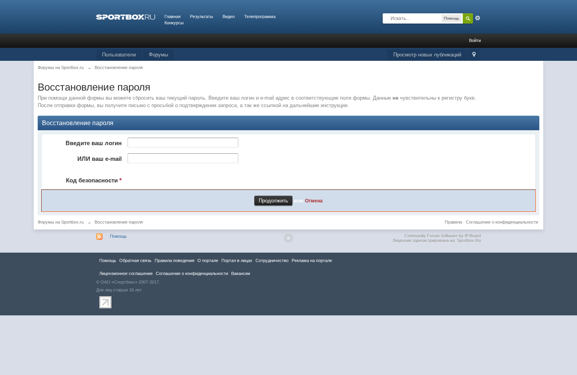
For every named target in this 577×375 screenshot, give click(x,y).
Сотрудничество (272, 260)
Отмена (314, 200)
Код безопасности (94, 180)
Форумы (158, 55)
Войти (475, 40)
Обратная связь (135, 260)
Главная (172, 16)
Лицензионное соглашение (126, 273)
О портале (207, 260)
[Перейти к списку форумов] (125, 16)
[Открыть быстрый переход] (474, 55)
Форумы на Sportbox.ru (61, 222)
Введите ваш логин (94, 143)
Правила (453, 222)
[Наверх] (288, 238)
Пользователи (119, 55)
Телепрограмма (260, 16)
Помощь (118, 236)
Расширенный (478, 18)
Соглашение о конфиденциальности (502, 222)
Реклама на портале (312, 260)
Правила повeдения (174, 260)
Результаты (201, 16)
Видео (229, 16)
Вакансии (240, 273)
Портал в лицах (236, 260)
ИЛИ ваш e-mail (99, 158)
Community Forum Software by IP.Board (442, 235)
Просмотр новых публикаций (427, 55)
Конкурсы (174, 22)
